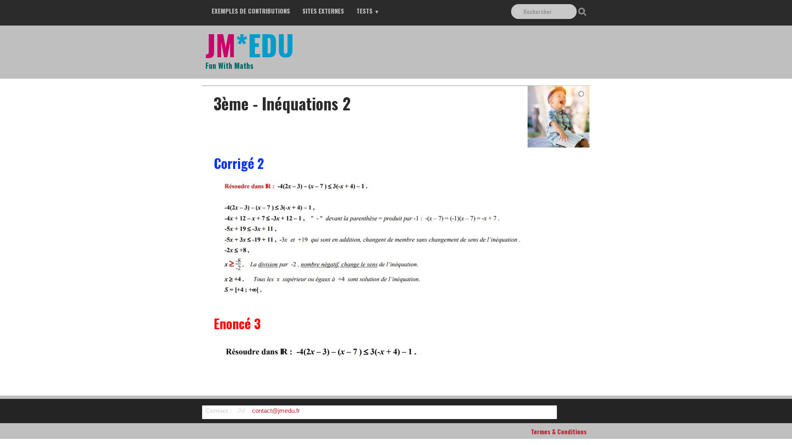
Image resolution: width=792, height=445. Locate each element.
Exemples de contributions (251, 10)
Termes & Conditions (559, 431)
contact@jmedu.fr (276, 410)
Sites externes (323, 10)
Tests (368, 10)
